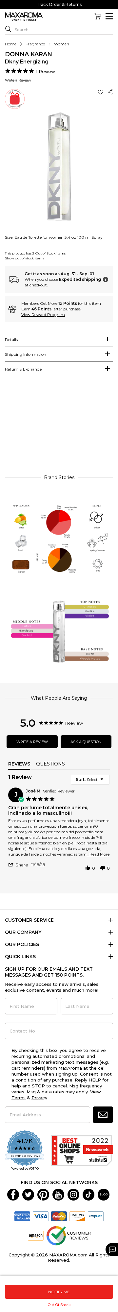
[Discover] (77, 1216)
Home (10, 43)
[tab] (59, 339)
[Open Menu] (109, 16)
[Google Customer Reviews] (68, 1235)
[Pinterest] (43, 1194)
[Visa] (41, 1216)
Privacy (39, 1097)
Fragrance (35, 43)
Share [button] (110, 92)
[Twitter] (28, 1194)
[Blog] (103, 1194)
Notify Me (59, 1291)
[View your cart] (97, 16)
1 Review (45, 71)
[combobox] (90, 780)
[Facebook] (13, 1194)
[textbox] (106, 782)
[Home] (24, 16)
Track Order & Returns (59, 4)
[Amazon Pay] (36, 1235)
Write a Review (18, 80)
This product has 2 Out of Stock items (35, 253)
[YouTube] (58, 1194)
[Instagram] (73, 1194)
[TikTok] (88, 1194)
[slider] (59, 426)
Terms (18, 1097)
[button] (101, 92)
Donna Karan (28, 54)
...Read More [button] (98, 854)
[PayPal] (96, 1216)
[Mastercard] (59, 1216)
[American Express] (22, 1216)
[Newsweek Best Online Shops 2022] (82, 1150)
